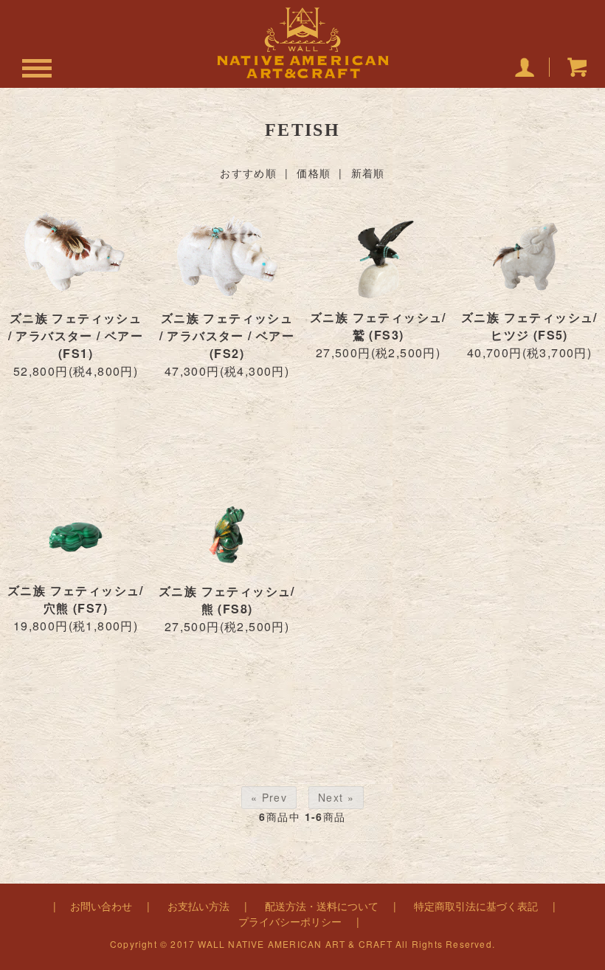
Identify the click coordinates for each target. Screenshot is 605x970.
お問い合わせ (101, 905)
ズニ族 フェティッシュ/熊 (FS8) (227, 599)
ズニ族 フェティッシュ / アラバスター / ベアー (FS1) (76, 335)
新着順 (368, 172)
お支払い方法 (198, 905)
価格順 (314, 172)
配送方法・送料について (321, 905)
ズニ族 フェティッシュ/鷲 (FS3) (378, 326)
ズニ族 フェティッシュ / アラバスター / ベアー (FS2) (227, 335)
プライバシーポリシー (290, 921)
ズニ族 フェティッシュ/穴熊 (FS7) (75, 599)
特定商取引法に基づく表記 (476, 905)
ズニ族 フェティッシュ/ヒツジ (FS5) (529, 326)
